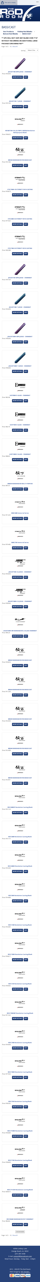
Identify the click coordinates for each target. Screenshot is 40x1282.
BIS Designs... (25, 1272)
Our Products (8, 31)
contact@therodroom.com (22, 1256)
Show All (14, 46)
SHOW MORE (20, 1232)
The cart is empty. (10, 2)
